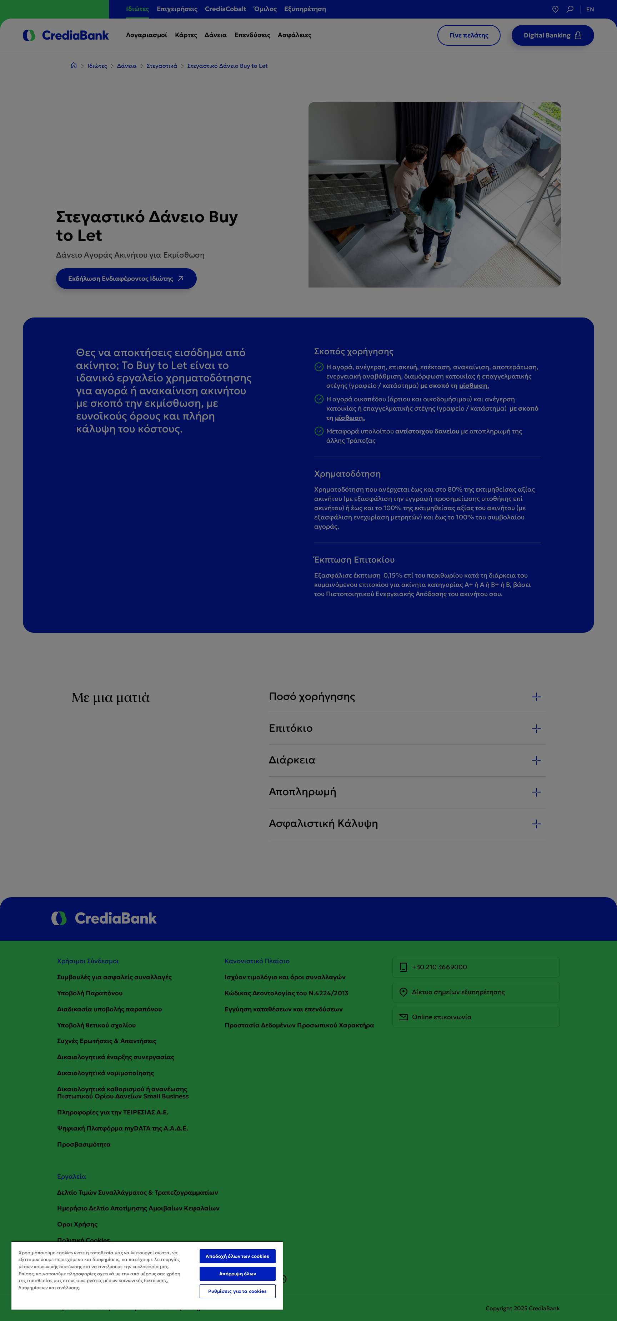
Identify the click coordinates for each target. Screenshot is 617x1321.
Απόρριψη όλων (237, 1274)
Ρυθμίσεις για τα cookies (237, 1291)
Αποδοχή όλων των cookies (237, 1256)
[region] (147, 1275)
